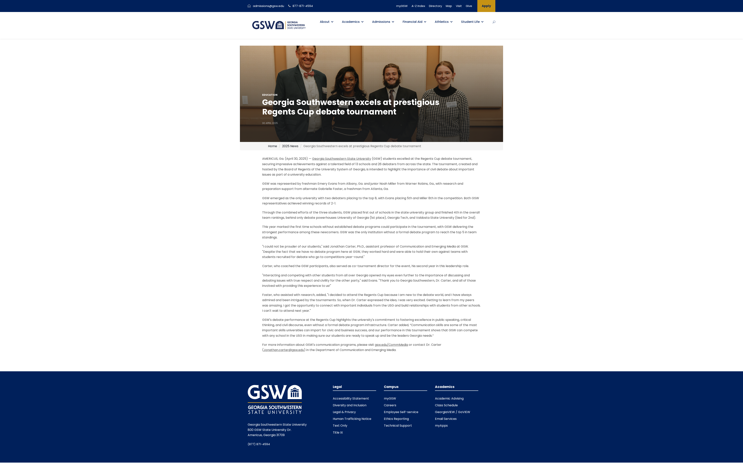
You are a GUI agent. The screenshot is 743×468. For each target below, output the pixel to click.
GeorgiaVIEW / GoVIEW (452, 412)
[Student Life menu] (482, 21)
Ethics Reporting (396, 419)
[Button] (494, 22)
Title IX (338, 432)
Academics (351, 22)
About (325, 22)
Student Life (470, 22)
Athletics (442, 22)
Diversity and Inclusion (349, 405)
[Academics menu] (362, 21)
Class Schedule (446, 405)
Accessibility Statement (351, 398)
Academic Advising (449, 398)
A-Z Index (418, 6)
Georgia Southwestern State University (341, 158)
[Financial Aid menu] (425, 21)
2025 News (290, 146)
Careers (390, 405)
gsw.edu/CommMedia (391, 344)
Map (449, 6)
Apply (486, 6)
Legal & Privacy (344, 412)
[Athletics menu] (451, 21)
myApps (441, 425)
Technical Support (398, 425)
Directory (435, 6)
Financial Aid (412, 22)
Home (272, 146)
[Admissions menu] (393, 21)
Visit (459, 6)
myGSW (402, 6)
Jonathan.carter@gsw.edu (284, 350)
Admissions (381, 22)
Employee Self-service (401, 412)
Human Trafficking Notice (352, 419)
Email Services (446, 419)
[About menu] (332, 21)
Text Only (340, 425)
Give (469, 6)
